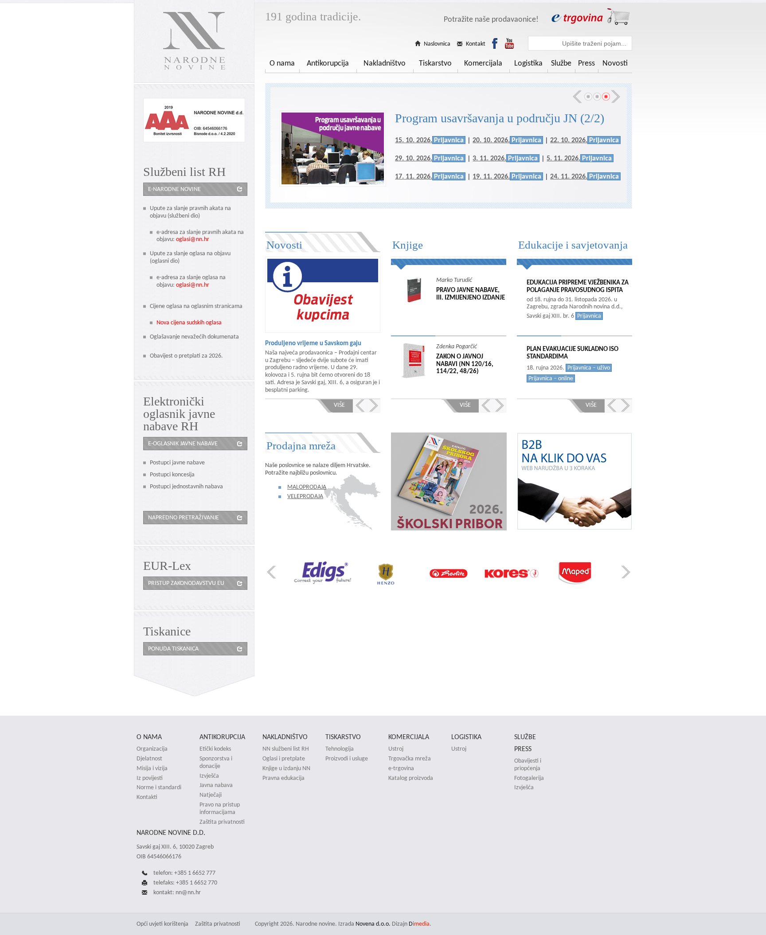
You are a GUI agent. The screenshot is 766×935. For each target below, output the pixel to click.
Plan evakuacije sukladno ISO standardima (572, 352)
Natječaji (210, 795)
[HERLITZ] (391, 573)
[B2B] (574, 528)
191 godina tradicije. (313, 16)
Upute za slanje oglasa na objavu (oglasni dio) (190, 257)
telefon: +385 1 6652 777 (184, 873)
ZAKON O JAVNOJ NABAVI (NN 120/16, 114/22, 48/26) (464, 364)
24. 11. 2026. (568, 176)
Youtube (509, 43)
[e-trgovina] (590, 16)
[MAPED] (517, 573)
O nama (282, 63)
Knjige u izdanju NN (286, 768)
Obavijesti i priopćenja (527, 764)
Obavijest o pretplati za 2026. (186, 355)
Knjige (407, 245)
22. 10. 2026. (568, 140)
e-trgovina (401, 768)
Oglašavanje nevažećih (178, 336)
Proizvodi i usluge (346, 758)
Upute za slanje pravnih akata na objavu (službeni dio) (190, 211)
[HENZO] (328, 573)
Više (339, 405)
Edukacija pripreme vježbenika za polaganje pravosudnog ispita (578, 286)
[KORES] (454, 573)
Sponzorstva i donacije (215, 762)
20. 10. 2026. (491, 140)
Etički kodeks (215, 748)
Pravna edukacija (283, 778)
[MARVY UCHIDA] (580, 573)
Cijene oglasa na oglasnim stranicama (196, 306)
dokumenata (223, 336)
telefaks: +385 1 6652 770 (185, 882)
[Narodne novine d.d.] (194, 41)
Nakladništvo (384, 63)
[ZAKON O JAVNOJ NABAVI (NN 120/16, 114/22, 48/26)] (418, 360)
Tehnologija (339, 748)
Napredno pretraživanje (183, 517)
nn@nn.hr (188, 892)
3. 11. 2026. (489, 158)
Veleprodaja (305, 496)
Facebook (494, 43)
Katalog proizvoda (410, 778)
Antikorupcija (328, 63)
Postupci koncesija (172, 474)
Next (615, 96)
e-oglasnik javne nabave (183, 443)
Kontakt (475, 43)
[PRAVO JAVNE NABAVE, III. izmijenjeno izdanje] (418, 290)
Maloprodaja (306, 487)
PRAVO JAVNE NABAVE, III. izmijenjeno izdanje (470, 293)
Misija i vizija (152, 768)
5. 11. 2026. (563, 158)
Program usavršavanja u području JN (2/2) (499, 118)
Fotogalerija (529, 778)
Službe (561, 63)
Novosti (615, 63)
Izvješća (209, 775)
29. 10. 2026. (413, 158)
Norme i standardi (159, 787)
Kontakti (147, 797)
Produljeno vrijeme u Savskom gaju (313, 343)
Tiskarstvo (435, 63)
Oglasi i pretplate (283, 758)
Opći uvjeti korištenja (162, 923)
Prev (577, 96)
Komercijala (483, 63)
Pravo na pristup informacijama (219, 808)
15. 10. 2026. (413, 140)
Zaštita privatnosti (222, 822)
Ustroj (395, 748)
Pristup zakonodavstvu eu (186, 583)
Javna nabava (216, 785)
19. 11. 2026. (491, 176)
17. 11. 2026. (413, 176)
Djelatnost (149, 758)
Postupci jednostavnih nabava (186, 486)
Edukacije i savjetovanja (573, 245)
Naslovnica (437, 43)
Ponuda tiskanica (173, 648)
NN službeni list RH (285, 748)
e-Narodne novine (174, 189)
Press (586, 63)
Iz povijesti (150, 778)
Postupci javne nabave (177, 462)
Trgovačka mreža (409, 758)
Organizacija (152, 748)
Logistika (528, 63)
